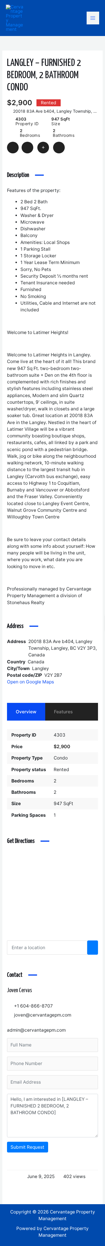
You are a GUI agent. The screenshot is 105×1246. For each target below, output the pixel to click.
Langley (40, 668)
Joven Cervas (19, 990)
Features (63, 711)
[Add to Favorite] (27, 147)
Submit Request (27, 1147)
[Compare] (43, 147)
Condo (61, 758)
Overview (26, 711)
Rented (61, 769)
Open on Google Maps (31, 682)
